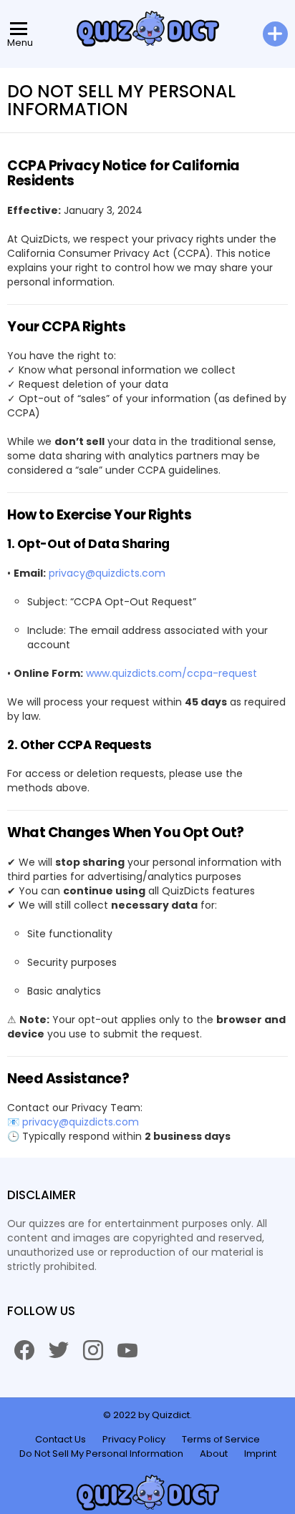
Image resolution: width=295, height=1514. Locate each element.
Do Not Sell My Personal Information (101, 1454)
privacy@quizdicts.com (107, 573)
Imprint (260, 1454)
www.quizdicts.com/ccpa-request (171, 673)
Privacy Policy (133, 1439)
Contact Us (60, 1439)
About (214, 1454)
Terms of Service (221, 1439)
